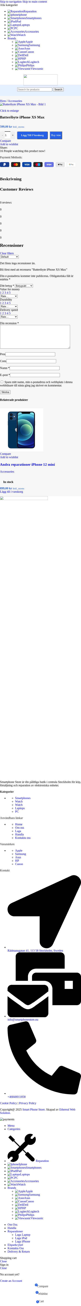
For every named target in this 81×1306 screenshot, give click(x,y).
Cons (3, 361)
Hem (3, 101)
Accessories (15, 101)
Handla (19, 834)
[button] (11, 491)
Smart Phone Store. (33, 1109)
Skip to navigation (11, 1)
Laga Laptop (22, 1234)
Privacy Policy (27, 1103)
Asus (27, 48)
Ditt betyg (7, 285)
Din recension (9, 323)
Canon (30, 51)
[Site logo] (40, 84)
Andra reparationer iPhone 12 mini (27, 464)
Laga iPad (21, 1238)
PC (17, 811)
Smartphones (23, 798)
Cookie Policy (9, 1103)
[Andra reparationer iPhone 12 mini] (21, 450)
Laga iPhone (22, 1241)
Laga (18, 831)
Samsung (34, 45)
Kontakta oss (23, 837)
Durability (6, 299)
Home (18, 824)
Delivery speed (9, 309)
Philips (30, 65)
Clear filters (7, 253)
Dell (25, 55)
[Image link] (24, 499)
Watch (19, 801)
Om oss (19, 827)
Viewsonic (37, 68)
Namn (5, 368)
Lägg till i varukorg (32, 135)
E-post (5, 374)
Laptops (20, 808)
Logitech (34, 62)
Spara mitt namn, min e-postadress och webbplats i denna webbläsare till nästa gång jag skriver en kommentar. (36, 383)
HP (24, 58)
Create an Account (11, 1280)
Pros (2, 354)
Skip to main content (34, 1)
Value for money (10, 289)
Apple (29, 41)
